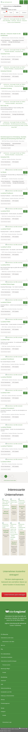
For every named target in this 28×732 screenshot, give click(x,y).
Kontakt (4, 672)
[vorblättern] (24, 25)
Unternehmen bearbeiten (6, 657)
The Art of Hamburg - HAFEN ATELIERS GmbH (14, 543)
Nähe (17, 12)
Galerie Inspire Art (14, 507)
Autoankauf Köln (5, 157)
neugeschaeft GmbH (6, 531)
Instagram (3, 711)
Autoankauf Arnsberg (6, 88)
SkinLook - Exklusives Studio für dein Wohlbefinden (11, 34)
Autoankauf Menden (6, 427)
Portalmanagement (5, 703)
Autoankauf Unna (5, 53)
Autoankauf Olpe (5, 339)
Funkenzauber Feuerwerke (22, 508)
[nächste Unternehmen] (12, 476)
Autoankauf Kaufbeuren (7, 193)
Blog (2, 649)
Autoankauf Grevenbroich (7, 408)
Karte (10, 12)
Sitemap (3, 699)
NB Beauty (3, 172)
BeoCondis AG (4, 105)
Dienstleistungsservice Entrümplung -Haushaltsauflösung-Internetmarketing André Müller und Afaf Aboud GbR (13, 138)
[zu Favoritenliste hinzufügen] (1, 20)
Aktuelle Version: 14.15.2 (5, 730)
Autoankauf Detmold (6, 71)
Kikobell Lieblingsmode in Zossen (22, 533)
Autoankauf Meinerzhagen (8, 284)
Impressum (3, 680)
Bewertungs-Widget (5, 668)
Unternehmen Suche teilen (10, 480)
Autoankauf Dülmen (6, 302)
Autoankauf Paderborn (6, 446)
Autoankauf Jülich (5, 392)
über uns (3, 645)
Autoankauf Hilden (5, 321)
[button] (2, 476)
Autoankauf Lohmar (6, 247)
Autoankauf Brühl (5, 211)
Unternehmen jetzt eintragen (14, 595)
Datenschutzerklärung (6, 688)
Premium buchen (6, 664)
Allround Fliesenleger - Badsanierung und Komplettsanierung (6, 513)
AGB (2, 684)
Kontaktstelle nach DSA (6, 692)
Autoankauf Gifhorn (6, 461)
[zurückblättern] (3, 25)
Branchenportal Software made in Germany (9, 728)
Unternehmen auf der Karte (7, 637)
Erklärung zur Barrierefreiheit (7, 695)
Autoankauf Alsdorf (6, 229)
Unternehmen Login (6, 722)
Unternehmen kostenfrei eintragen (8, 661)
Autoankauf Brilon (5, 265)
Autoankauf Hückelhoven (7, 359)
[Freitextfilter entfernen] (21, 2)
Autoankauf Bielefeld (6, 377)
